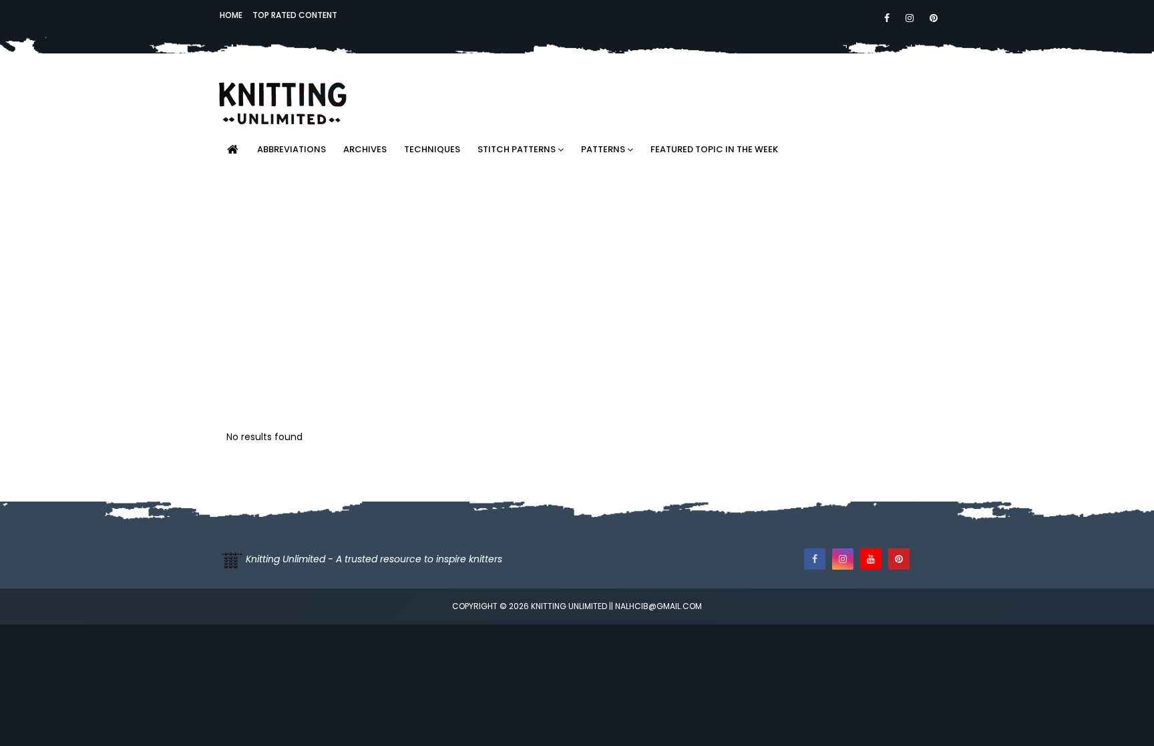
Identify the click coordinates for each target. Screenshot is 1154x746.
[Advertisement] (775, 90)
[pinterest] (931, 18)
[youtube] (871, 559)
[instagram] (909, 18)
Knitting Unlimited (569, 606)
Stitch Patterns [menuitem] (516, 149)
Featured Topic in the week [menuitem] (714, 149)
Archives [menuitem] (365, 149)
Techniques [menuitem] (432, 149)
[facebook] (887, 18)
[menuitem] (232, 150)
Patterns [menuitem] (603, 149)
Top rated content (294, 15)
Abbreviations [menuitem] (291, 149)
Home (231, 15)
